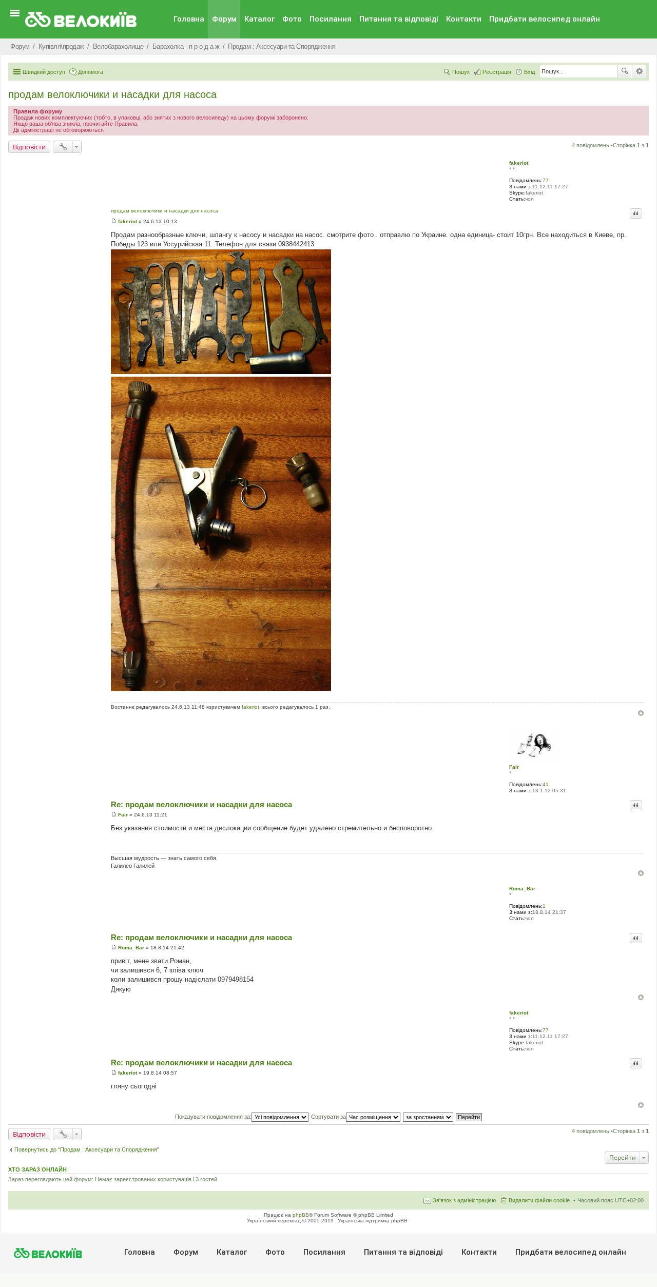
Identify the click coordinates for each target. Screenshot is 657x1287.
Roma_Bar (522, 888)
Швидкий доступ (44, 72)
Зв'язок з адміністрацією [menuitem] (464, 1200)
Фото (292, 19)
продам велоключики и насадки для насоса (112, 94)
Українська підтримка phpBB (373, 1220)
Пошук (624, 71)
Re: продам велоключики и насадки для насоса (201, 804)
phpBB (301, 1215)
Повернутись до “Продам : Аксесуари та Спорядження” (86, 1149)
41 (546, 784)
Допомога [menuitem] (90, 72)
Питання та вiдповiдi (398, 19)
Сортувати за (328, 1117)
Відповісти (29, 146)
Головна (188, 19)
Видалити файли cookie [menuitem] (539, 1200)
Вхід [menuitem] (529, 72)
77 (546, 180)
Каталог (259, 19)
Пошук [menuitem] (461, 72)
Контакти (463, 19)
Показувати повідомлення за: (213, 1117)
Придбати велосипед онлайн (544, 19)
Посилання (331, 19)
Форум (224, 19)
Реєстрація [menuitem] (496, 72)
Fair (514, 767)
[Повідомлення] (114, 221)
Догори (641, 713)
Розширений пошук (639, 71)
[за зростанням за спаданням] (428, 1117)
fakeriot (518, 163)
